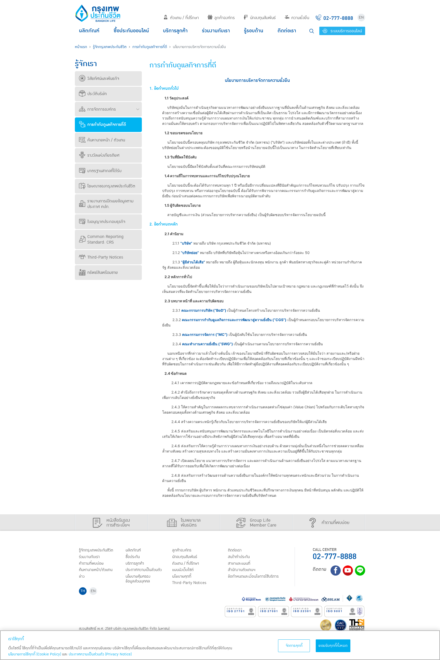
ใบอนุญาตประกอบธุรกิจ (106, 221)
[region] (220, 645)
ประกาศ (144, 570)
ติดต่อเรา (287, 31)
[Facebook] (336, 570)
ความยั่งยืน (300, 17)
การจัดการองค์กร (101, 109)
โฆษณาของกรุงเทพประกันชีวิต (111, 186)
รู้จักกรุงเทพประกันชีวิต (110, 47)
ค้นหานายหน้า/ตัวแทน (96, 570)
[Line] (360, 570)
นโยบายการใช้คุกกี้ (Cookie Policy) (34, 654)
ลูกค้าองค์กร (224, 17)
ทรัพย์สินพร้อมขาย (102, 272)
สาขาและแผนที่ (239, 563)
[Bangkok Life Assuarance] (98, 13)
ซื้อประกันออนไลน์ (131, 31)
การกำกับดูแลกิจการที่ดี (149, 47)
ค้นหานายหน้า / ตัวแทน (106, 140)
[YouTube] (348, 570)
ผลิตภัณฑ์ (89, 31)
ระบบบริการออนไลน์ (345, 31)
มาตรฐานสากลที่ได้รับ (104, 171)
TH (82, 591)
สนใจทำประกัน (239, 557)
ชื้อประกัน (133, 557)
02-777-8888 (334, 556)
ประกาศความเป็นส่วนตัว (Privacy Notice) (100, 654)
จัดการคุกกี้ (294, 646)
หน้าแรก (81, 47)
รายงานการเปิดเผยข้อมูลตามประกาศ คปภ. (110, 204)
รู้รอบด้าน (253, 31)
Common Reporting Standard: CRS (105, 239)
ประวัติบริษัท (97, 94)
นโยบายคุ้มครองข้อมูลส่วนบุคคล (138, 578)
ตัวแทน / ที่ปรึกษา (184, 17)
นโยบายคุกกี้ (181, 576)
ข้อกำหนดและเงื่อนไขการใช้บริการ (253, 576)
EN (361, 17)
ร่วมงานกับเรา (216, 31)
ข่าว (82, 576)
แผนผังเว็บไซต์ (183, 570)
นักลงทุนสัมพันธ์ (263, 17)
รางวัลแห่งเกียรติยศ (103, 155)
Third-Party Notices (105, 257)
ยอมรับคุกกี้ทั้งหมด (333, 646)
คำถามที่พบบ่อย (91, 563)
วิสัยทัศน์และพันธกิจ (103, 78)
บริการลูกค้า (175, 31)
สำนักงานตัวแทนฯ (241, 570)
